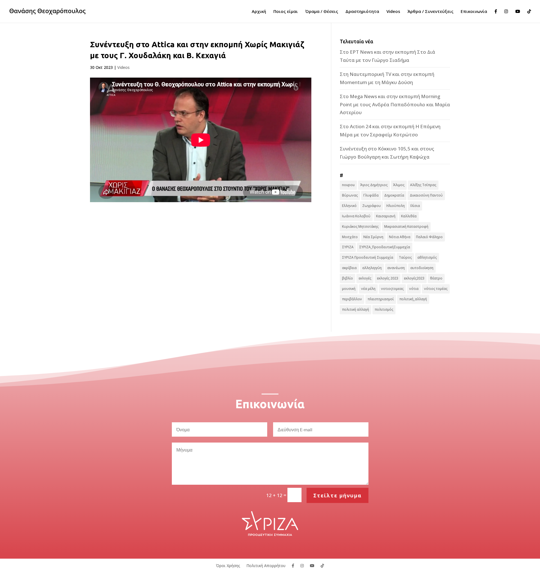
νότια (413, 288)
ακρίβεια (349, 267)
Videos (393, 11)
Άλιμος (398, 184)
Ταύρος (405, 257)
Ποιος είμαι (285, 11)
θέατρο (436, 278)
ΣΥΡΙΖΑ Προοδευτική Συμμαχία (367, 257)
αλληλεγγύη (372, 267)
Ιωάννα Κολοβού (356, 216)
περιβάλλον (352, 299)
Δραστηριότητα (362, 11)
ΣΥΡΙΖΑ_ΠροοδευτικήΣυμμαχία (384, 247)
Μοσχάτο (350, 236)
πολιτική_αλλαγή (413, 299)
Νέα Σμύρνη (373, 236)
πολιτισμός (384, 309)
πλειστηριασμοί (381, 299)
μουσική (349, 288)
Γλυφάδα (371, 195)
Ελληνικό (349, 205)
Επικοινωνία (474, 11)
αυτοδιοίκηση (421, 267)
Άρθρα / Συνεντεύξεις (430, 11)
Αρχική (259, 11)
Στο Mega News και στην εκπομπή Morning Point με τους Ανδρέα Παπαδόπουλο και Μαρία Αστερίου (395, 104)
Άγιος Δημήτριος (374, 184)
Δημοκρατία (394, 195)
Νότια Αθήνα (399, 236)
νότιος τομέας (435, 288)
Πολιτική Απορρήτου (265, 565)
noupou (348, 184)
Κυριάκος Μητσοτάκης (360, 226)
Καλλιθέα (409, 216)
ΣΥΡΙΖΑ (348, 247)
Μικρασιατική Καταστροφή (406, 226)
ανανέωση (396, 267)
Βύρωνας (350, 195)
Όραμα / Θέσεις (321, 11)
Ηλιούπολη (395, 205)
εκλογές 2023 (387, 278)
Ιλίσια (415, 205)
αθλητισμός (427, 257)
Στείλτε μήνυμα (337, 495)
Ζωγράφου (371, 205)
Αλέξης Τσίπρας (423, 184)
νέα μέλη (368, 288)
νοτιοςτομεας (392, 288)
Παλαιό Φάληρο (429, 236)
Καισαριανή (385, 216)
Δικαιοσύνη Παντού (426, 195)
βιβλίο (347, 278)
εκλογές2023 (414, 278)
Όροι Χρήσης (228, 565)
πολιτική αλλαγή (355, 309)
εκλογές (365, 278)
